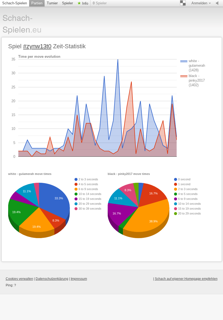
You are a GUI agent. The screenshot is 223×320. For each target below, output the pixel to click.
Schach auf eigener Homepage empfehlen (186, 279)
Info (84, 3)
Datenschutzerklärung (52, 279)
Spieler (67, 3)
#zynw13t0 (37, 46)
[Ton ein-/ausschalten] (218, 3)
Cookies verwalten (19, 279)
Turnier (52, 3)
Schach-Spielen (14, 3)
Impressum (79, 279)
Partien (36, 3)
